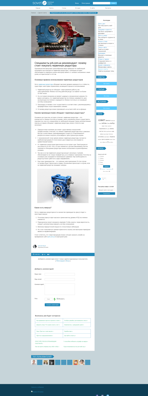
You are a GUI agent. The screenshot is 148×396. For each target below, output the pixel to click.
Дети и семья (102, 35)
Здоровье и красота (105, 30)
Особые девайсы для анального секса (75, 320)
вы (110, 142)
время (107, 139)
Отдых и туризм (103, 59)
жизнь (112, 129)
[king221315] (57, 362)
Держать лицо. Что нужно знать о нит (47, 325)
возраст (103, 126)
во (106, 142)
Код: (36, 298)
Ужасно (101, 164)
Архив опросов (109, 169)
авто (108, 128)
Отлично (102, 156)
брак (106, 126)
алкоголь (99, 139)
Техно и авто (102, 47)
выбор (112, 123)
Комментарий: (39, 284)
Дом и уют (101, 24)
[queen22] (75, 362)
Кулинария (101, 53)
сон (105, 131)
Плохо (101, 162)
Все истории (106, 108)
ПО (108, 142)
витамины (101, 136)
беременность (103, 128)
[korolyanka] (81, 362)
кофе (113, 131)
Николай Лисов (42, 246)
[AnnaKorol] (51, 362)
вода (104, 134)
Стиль (108, 123)
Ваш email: (38, 279)
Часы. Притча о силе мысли (44, 331)
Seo (44, 254)
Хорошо (101, 158)
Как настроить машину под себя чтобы (46, 346)
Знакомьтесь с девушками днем (73, 325)
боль (114, 139)
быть (112, 142)
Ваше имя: (38, 274)
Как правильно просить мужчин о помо (47, 320)
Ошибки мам (68, 331)
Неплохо (102, 160)
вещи (107, 134)
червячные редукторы (45, 84)
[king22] (33, 362)
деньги (109, 126)
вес (101, 142)
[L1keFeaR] (69, 362)
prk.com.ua (51, 237)
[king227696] (39, 362)
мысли (111, 139)
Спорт (100, 123)
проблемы (108, 131)
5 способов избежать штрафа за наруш (75, 341)
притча (104, 139)
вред (101, 134)
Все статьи (106, 96)
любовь (104, 123)
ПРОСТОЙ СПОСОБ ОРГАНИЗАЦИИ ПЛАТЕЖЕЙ (45, 342)
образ (103, 142)
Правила (112, 136)
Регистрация (86, 3)
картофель (106, 136)
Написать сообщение (37, 387)
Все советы (107, 83)
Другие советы (103, 69)
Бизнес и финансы (104, 65)
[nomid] (45, 362)
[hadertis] (63, 362)
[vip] (87, 362)
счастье (101, 131)
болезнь (111, 134)
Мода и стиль (102, 41)
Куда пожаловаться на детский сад (74, 346)
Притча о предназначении (44, 335)
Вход (77, 3)
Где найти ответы (69, 335)
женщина (113, 120)
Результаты (103, 169)
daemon (108, 120)
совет (101, 120)
